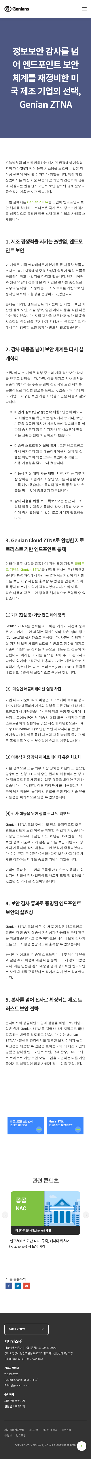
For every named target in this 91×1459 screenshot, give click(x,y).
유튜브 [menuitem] (7, 1435)
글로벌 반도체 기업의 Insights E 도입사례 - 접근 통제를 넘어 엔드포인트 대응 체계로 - (43, 1243)
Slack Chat (13, 1380)
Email (26, 1286)
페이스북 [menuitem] (66, 1430)
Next (86, 1215)
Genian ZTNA (37, 202)
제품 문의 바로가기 (14, 1401)
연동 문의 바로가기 (14, 1406)
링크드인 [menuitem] (20, 1435)
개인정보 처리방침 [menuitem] (14, 1430)
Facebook (9, 1286)
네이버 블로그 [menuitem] (49, 1430)
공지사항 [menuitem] (33, 1430)
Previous (5, 1215)
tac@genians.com (17, 1385)
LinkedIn (18, 1286)
